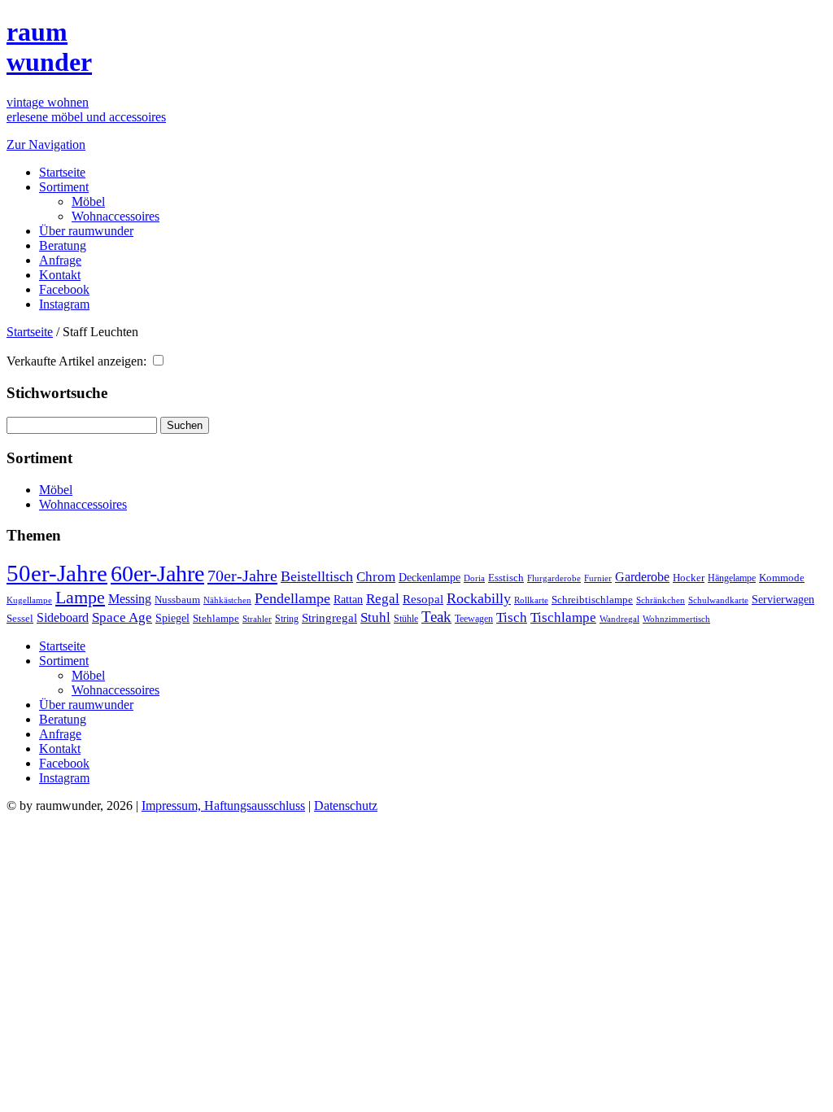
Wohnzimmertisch (676, 619)
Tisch (511, 617)
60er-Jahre (157, 573)
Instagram (64, 304)
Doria (474, 578)
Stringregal (329, 617)
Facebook (64, 289)
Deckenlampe (429, 577)
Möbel (88, 201)
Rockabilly (479, 598)
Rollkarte (531, 600)
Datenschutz (345, 805)
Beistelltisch (317, 576)
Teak (436, 616)
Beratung (62, 245)
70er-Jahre (242, 575)
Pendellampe (292, 598)
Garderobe (642, 577)
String (287, 619)
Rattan (348, 599)
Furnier (598, 578)
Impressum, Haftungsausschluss (223, 805)
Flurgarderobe (554, 578)
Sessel (20, 618)
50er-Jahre (57, 573)
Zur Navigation (46, 144)
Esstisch (506, 577)
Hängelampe (732, 578)
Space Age (122, 617)
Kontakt (60, 275)
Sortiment (64, 187)
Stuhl (375, 617)
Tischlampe (563, 617)
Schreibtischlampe (592, 599)
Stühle (406, 618)
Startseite (62, 172)
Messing (129, 599)
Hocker (688, 578)
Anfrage (60, 260)
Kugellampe (29, 600)
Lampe (80, 597)
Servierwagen (783, 599)
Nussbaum (177, 600)
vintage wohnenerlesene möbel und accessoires (86, 109)
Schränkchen (660, 600)
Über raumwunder (86, 231)
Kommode (782, 577)
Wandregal (619, 619)
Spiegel (172, 618)
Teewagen (474, 618)
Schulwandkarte (718, 600)
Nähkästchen (227, 600)
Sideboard (63, 617)
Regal (382, 598)
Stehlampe (216, 618)
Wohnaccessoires (115, 216)
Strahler (257, 619)
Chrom (375, 576)
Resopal (423, 599)
